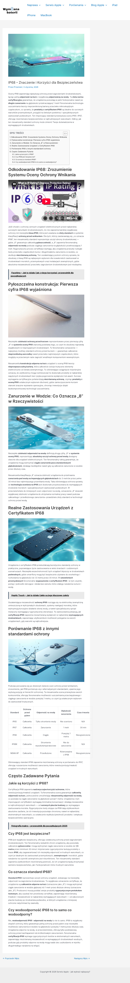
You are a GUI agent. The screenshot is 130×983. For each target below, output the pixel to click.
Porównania (76, 5)
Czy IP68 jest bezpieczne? (25, 157)
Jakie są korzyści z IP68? (24, 154)
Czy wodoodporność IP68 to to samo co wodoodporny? (35, 162)
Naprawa (32, 5)
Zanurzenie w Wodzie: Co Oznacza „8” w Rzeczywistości (35, 143)
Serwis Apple (53, 5)
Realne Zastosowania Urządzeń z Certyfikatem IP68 (33, 146)
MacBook (46, 15)
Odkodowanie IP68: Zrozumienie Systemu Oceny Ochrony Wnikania (39, 137)
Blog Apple (97, 5)
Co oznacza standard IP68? (25, 159)
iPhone (31, 15)
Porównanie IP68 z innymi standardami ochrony (31, 149)
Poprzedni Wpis (11, 958)
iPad (114, 5)
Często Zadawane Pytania (22, 152)
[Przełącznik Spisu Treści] (64, 133)
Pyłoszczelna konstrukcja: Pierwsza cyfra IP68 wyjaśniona (36, 140)
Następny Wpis (82, 958)
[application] (39, 5)
